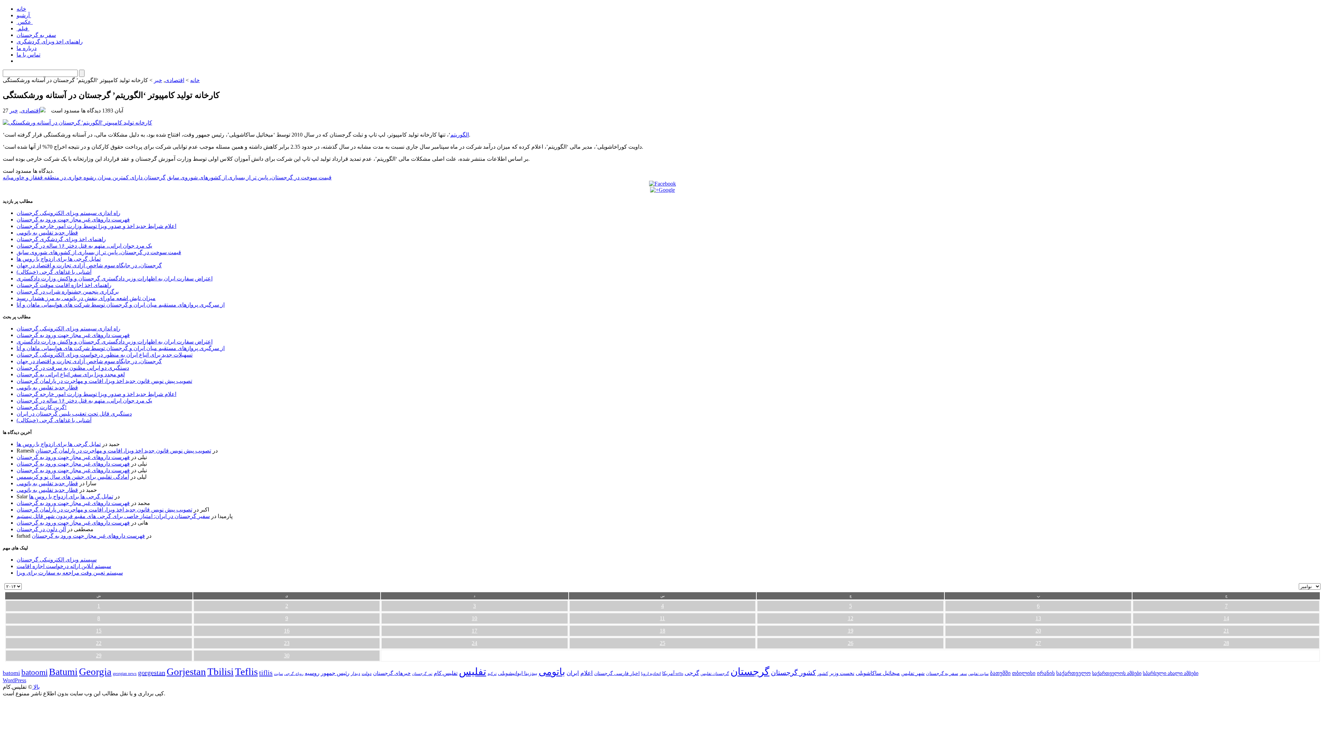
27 (1038, 643)
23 (286, 643)
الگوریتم (459, 135)
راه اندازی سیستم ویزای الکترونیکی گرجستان (68, 213)
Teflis (246, 671)
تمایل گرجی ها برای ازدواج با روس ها (59, 259)
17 (474, 631)
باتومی (552, 671)
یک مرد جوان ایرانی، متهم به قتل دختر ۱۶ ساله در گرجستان (84, 246)
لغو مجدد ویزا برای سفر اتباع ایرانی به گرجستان (71, 374)
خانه (21, 9)
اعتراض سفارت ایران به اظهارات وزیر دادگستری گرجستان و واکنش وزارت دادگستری (115, 278)
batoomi (34, 672)
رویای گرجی (293, 674)
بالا (36, 687)
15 (98, 631)
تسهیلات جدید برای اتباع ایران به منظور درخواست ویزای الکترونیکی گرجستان (105, 355)
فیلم (23, 28)
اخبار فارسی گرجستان (617, 673)
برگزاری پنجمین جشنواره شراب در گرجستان (68, 292)
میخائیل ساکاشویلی (878, 673)
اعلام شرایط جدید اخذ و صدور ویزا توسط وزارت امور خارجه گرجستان (96, 226)
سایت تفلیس (978, 674)
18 (662, 631)
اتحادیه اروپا (651, 674)
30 (286, 655)
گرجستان (749, 671)
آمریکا (668, 673)
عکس (25, 22)
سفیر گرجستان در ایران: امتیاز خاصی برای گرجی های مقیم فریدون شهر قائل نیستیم (113, 516)
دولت (367, 673)
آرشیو (24, 15)
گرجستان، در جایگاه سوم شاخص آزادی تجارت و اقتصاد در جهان (89, 265)
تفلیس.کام (446, 673)
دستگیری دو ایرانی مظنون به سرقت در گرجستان (73, 368)
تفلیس (472, 671)
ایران (573, 673)
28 (1226, 643)
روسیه (312, 673)
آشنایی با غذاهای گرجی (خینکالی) (54, 272)
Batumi (63, 671)
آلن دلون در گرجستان (41, 529)
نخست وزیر (842, 673)
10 (474, 618)
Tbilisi (220, 671)
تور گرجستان (422, 674)
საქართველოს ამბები (1116, 673)
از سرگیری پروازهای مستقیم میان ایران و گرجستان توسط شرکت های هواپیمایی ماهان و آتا (121, 305)
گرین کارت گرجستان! (42, 407)
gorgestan (151, 672)
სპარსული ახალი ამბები (1170, 673)
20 (1038, 631)
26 (850, 643)
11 (662, 618)
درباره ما (27, 48)
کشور (822, 673)
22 (98, 643)
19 (850, 631)
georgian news (125, 673)
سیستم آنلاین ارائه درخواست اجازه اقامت (64, 566)
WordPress (14, 680)
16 (286, 631)
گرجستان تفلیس (714, 674)
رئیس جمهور (335, 673)
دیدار (355, 673)
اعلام (586, 673)
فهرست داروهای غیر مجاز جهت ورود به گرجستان (73, 219)
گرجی (692, 673)
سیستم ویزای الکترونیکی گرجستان (57, 560)
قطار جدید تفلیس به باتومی (47, 233)
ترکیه (492, 674)
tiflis (266, 672)
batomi (11, 672)
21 (1226, 631)
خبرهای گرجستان (392, 673)
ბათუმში (1000, 673)
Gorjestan (186, 671)
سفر (963, 674)
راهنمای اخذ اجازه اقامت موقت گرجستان (64, 285)
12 (850, 618)
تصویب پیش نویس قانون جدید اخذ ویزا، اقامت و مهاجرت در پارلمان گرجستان (104, 381)
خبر (158, 80)
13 (1038, 618)
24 (474, 643)
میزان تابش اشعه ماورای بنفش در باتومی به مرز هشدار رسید (86, 298)
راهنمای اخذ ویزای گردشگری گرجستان (61, 239)
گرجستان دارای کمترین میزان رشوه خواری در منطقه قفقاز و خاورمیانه (84, 177)
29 (98, 655)
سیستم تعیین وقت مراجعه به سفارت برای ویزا (70, 573)
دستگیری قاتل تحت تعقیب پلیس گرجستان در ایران (74, 414)
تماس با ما (28, 55)
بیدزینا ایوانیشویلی (517, 673)
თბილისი (1024, 673)
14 (1226, 618)
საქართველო (1073, 673)
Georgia (95, 671)
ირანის (1046, 673)
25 (662, 643)
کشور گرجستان (793, 672)
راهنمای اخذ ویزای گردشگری (50, 41)
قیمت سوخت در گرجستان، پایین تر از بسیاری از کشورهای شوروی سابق (249, 177)
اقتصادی (174, 80)
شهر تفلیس (913, 673)
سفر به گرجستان (36, 35)
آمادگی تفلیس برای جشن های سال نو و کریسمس (73, 477)
